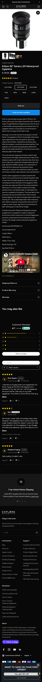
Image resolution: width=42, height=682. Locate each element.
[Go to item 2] (12, 56)
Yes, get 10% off (22, 674)
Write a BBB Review (8, 578)
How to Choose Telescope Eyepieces (9, 602)
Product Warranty (29, 549)
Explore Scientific (8, 63)
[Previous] (2, 2)
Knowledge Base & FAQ (30, 569)
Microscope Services (30, 556)
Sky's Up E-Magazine (9, 613)
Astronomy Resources (9, 594)
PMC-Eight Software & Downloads (30, 574)
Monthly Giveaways (8, 560)
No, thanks (21, 678)
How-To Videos (7, 597)
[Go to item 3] (19, 57)
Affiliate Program (8, 563)
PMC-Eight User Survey (31, 579)
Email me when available (21, 112)
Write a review (21, 354)
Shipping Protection (30, 560)
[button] (7, 78)
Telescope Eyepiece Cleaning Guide (9, 608)
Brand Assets (6, 567)
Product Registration (30, 552)
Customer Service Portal (31, 545)
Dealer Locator (7, 552)
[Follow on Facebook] (3, 649)
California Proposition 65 (10, 617)
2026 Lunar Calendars (9, 590)
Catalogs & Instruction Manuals (30, 564)
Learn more (35, 496)
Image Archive (7, 571)
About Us (5, 549)
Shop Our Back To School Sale (21, 2)
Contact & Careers (8, 556)
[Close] (38, 665)
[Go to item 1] (5, 56)
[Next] (39, 2)
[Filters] (4, 367)
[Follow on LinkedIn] (20, 649)
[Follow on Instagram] (9, 649)
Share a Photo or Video (10, 574)
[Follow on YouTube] (14, 649)
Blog (3, 545)
